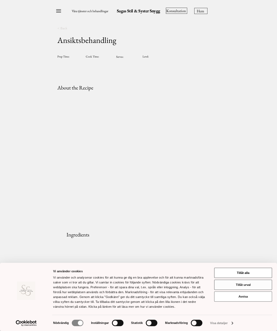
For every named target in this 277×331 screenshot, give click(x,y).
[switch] (117, 323)
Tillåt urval (243, 284)
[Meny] (58, 11)
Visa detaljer (219, 323)
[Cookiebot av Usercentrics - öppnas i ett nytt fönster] (26, 323)
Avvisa (243, 296)
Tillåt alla (243, 273)
